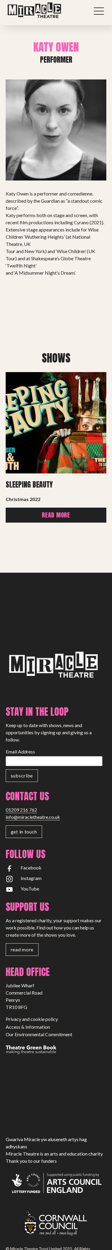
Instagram (31, 878)
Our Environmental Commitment (39, 1034)
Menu (98, 11)
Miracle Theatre (46, 10)
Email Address (20, 751)
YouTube (30, 888)
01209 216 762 (21, 810)
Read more (56, 515)
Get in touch (24, 831)
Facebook (31, 867)
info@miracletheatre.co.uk (33, 817)
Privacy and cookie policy (32, 1019)
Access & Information (28, 1027)
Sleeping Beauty (29, 484)
